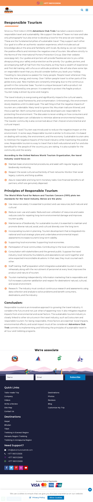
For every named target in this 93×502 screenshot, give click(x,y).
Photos (51, 396)
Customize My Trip (56, 408)
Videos (7, 400)
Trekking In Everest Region (16, 432)
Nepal (7, 421)
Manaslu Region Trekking (15, 436)
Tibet (6, 429)
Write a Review (11, 404)
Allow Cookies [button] (55, 498)
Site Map (8, 408)
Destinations (53, 393)
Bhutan (7, 425)
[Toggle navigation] (86, 10)
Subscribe (75, 377)
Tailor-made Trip (11, 393)
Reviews (51, 400)
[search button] (82, 10)
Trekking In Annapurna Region (18, 440)
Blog (50, 404)
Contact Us (9, 411)
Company (8, 396)
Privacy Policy (38, 497)
